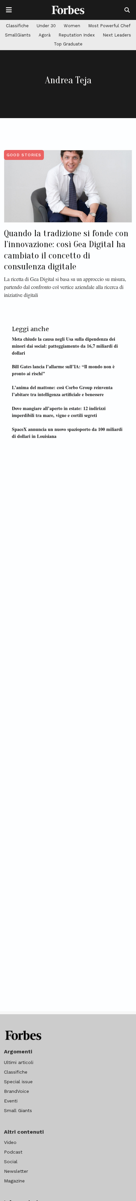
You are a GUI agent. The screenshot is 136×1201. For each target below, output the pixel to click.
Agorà (45, 35)
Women (72, 25)
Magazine (14, 1180)
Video (10, 1142)
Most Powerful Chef (109, 25)
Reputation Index (76, 35)
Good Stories (24, 155)
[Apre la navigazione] (9, 10)
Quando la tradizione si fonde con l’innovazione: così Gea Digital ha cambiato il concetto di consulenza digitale (66, 250)
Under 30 (46, 25)
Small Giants (18, 1110)
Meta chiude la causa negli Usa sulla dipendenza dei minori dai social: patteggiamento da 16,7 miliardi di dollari (65, 345)
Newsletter (16, 1171)
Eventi (10, 1100)
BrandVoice (16, 1091)
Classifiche (17, 25)
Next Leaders (117, 35)
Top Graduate (68, 43)
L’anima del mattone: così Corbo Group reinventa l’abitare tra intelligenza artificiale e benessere (62, 391)
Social (10, 1161)
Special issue (18, 1081)
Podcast (13, 1152)
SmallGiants (18, 35)
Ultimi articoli (18, 1062)
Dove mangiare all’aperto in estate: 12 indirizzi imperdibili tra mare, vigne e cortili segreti (59, 412)
